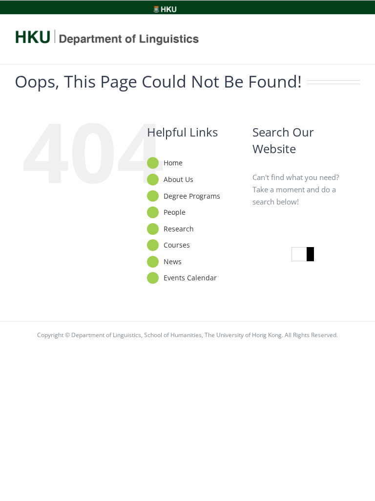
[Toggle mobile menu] (354, 39)
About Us (178, 179)
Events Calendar (190, 277)
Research (179, 228)
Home (173, 162)
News (173, 261)
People (175, 212)
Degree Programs (192, 196)
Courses (177, 245)
